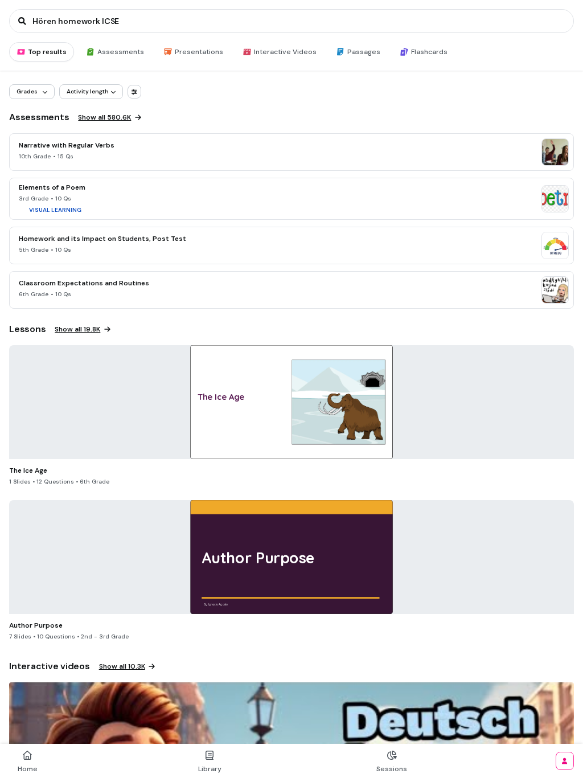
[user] (565, 761)
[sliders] (134, 92)
